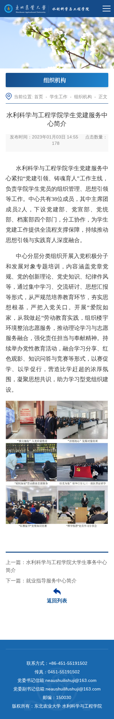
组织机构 (83, 96)
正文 (102, 96)
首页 (38, 96)
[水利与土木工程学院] (48, 8)
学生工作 (58, 96)
